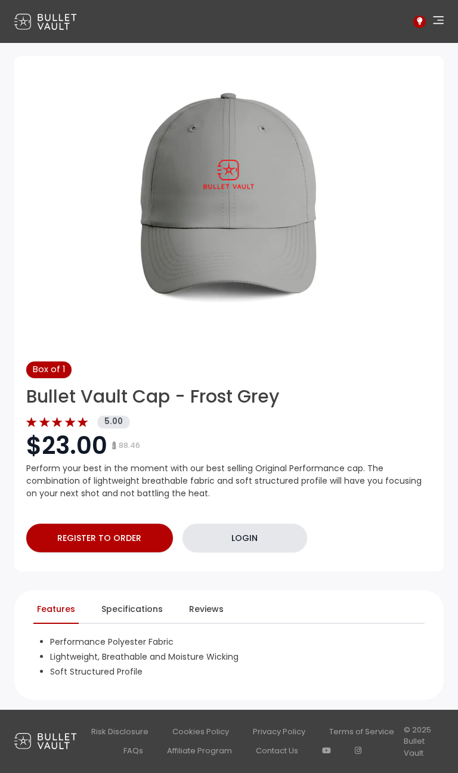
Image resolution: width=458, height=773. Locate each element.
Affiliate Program (199, 750)
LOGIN (244, 538)
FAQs (133, 750)
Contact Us (277, 750)
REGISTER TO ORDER (99, 538)
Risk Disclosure (119, 731)
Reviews (206, 609)
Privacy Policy (279, 731)
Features (56, 609)
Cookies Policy (200, 731)
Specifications (132, 609)
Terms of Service (361, 731)
